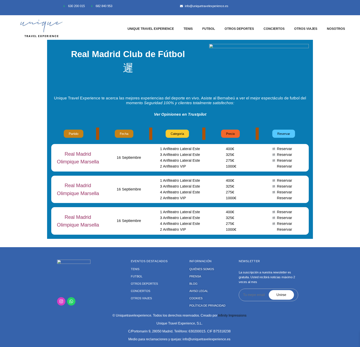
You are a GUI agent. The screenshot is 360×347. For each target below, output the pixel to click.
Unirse (281, 295)
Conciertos (274, 28)
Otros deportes (239, 28)
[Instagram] (61, 301)
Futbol (208, 28)
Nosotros (336, 28)
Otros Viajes (305, 28)
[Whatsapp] (71, 301)
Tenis (188, 28)
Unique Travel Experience (151, 28)
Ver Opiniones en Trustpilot (180, 114)
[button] (177, 134)
